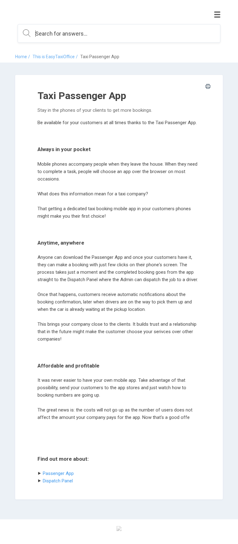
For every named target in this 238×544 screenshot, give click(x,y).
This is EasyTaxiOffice (54, 56)
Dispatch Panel (58, 481)
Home (21, 56)
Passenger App (58, 473)
